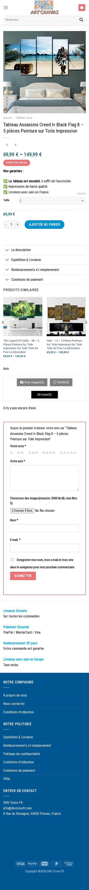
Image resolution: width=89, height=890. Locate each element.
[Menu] (5, 7)
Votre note (18, 446)
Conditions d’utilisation (18, 712)
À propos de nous (15, 695)
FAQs (6, 779)
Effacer (81, 193)
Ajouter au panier (44, 224)
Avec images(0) (34, 382)
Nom (14, 520)
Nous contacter (14, 704)
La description (21, 250)
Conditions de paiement (27, 280)
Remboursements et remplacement (35, 270)
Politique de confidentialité (21, 754)
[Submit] (81, 19)
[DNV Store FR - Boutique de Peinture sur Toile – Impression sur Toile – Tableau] (44, 7)
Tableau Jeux (24, 117)
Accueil (7, 117)
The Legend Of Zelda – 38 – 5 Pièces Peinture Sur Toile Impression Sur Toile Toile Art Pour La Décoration (21, 346)
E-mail (15, 540)
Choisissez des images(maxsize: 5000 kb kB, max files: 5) (44, 501)
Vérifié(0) (63, 382)
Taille (6, 200)
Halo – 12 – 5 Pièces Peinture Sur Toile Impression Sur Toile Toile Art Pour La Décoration (64, 344)
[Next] (86, 331)
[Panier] (82, 7)
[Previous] (3, 331)
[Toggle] (7, 250)
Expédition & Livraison (26, 260)
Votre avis (17, 461)
